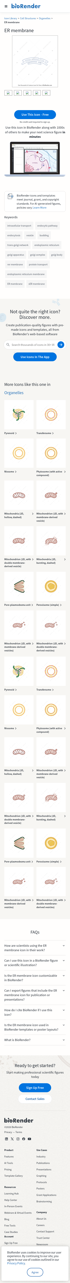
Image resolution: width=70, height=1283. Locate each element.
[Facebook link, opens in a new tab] (24, 1139)
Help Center (10, 1200)
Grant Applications (46, 1195)
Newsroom (42, 1244)
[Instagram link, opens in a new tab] (18, 1139)
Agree (35, 1272)
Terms (18, 1132)
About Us (41, 1218)
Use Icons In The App (35, 357)
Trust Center (43, 1238)
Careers (40, 1225)
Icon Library (10, 18)
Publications (43, 1163)
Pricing (7, 1169)
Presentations (43, 1169)
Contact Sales (35, 1099)
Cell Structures (28, 18)
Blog (6, 1219)
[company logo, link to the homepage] (26, 6)
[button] (6, 6)
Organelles (44, 18)
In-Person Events (13, 1206)
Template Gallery (13, 1175)
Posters (40, 1188)
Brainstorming (44, 1201)
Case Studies (11, 1232)
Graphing (41, 1175)
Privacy (8, 1132)
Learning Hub (11, 1193)
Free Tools (9, 1225)
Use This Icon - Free (35, 114)
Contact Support (45, 1231)
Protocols (41, 1182)
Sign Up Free (35, 1088)
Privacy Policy (16, 1263)
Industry (41, 1156)
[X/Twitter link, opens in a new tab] (12, 1139)
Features (9, 1156)
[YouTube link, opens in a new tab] (29, 1139)
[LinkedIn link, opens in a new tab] (6, 1139)
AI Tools (8, 1163)
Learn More (39, 207)
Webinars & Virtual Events (18, 1212)
